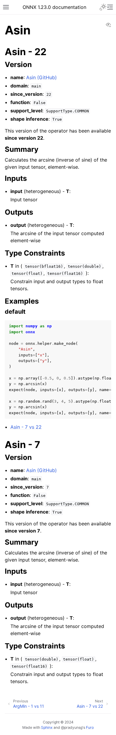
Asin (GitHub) (41, 77)
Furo (90, 727)
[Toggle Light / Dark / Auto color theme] (102, 7)
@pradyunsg (71, 727)
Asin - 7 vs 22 (26, 427)
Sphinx (47, 727)
